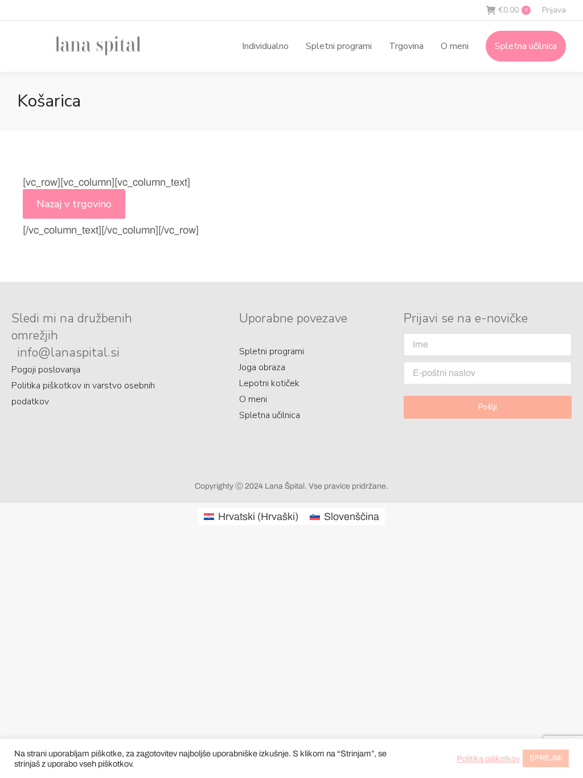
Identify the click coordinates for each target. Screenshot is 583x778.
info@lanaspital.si (68, 352)
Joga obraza (262, 367)
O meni (253, 399)
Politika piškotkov (488, 758)
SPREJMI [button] (545, 758)
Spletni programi (271, 351)
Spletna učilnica (269, 415)
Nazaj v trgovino (74, 204)
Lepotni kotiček (269, 383)
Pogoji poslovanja (45, 369)
